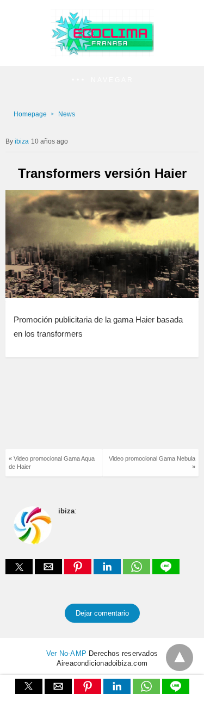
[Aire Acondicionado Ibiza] (102, 53)
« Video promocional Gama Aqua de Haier (52, 462)
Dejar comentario (102, 613)
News (66, 114)
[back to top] (179, 657)
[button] (102, 80)
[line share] (166, 571)
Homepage (30, 114)
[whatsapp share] (137, 571)
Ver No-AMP (66, 653)
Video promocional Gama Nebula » (152, 462)
